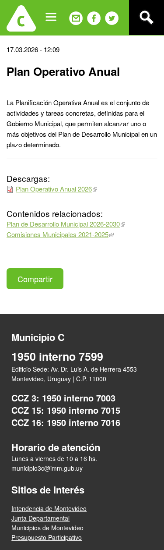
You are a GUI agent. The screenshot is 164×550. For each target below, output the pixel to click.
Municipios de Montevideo (47, 527)
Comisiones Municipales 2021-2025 (57, 234)
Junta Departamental (40, 518)
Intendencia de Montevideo (49, 508)
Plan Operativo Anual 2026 (54, 188)
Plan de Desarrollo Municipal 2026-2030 (63, 223)
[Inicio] (21, 17)
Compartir (34, 278)
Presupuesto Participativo (46, 537)
